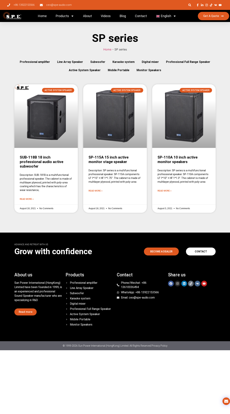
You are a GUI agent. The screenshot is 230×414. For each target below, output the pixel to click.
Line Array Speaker (70, 62)
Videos (106, 16)
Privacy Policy (159, 345)
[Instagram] (177, 283)
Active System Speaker (85, 70)
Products (62, 16)
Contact (141, 16)
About (87, 16)
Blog (123, 16)
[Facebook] (171, 283)
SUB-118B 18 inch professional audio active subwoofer (41, 161)
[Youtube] (204, 283)
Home (42, 16)
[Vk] (197, 283)
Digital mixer (150, 62)
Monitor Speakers (149, 70)
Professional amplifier (35, 62)
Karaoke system (123, 62)
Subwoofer (97, 62)
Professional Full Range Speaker (188, 62)
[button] (190, 5)
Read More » (27, 199)
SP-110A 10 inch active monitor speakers (177, 159)
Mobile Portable (118, 70)
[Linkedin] (184, 283)
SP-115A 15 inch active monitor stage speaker (108, 159)
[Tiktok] (191, 283)
